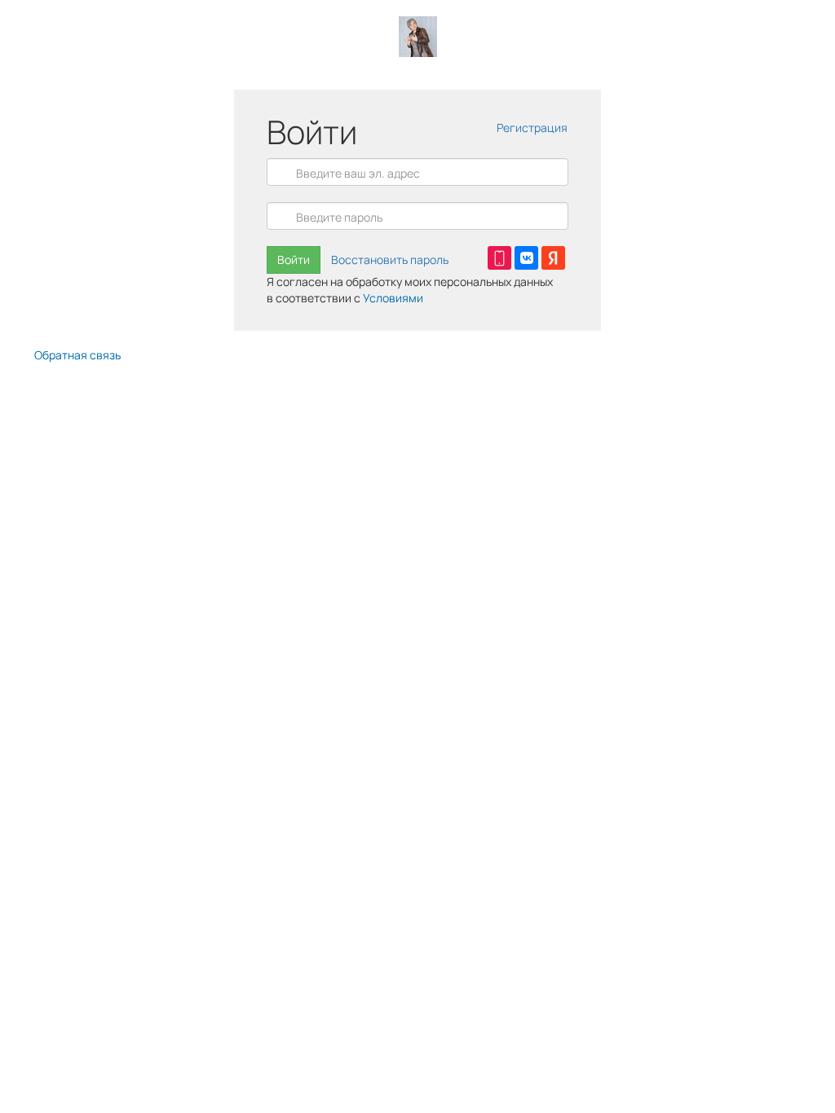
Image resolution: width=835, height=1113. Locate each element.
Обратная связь (77, 355)
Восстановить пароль (389, 259)
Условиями (393, 298)
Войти (293, 259)
